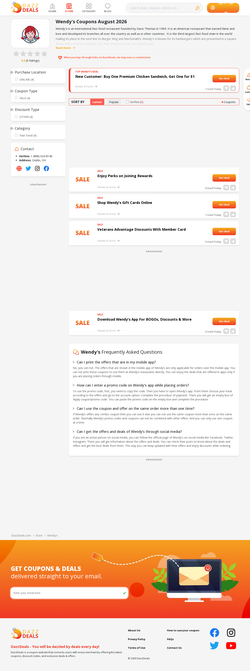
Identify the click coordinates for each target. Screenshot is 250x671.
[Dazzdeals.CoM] (24, 633)
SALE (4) (25, 98)
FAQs (170, 639)
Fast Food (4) (28, 135)
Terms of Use (136, 647)
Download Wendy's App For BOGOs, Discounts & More (144, 319)
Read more (63, 48)
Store (39, 535)
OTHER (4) (26, 117)
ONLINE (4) (27, 79)
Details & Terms (84, 86)
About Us (134, 630)
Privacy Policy (136, 639)
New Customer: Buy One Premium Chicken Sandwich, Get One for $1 (135, 76)
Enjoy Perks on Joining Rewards (124, 175)
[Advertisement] (38, 246)
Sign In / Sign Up (226, 8)
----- (232, 78)
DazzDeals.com (21, 535)
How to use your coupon (183, 630)
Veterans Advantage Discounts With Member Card (141, 229)
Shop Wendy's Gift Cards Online (124, 202)
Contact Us (174, 647)
